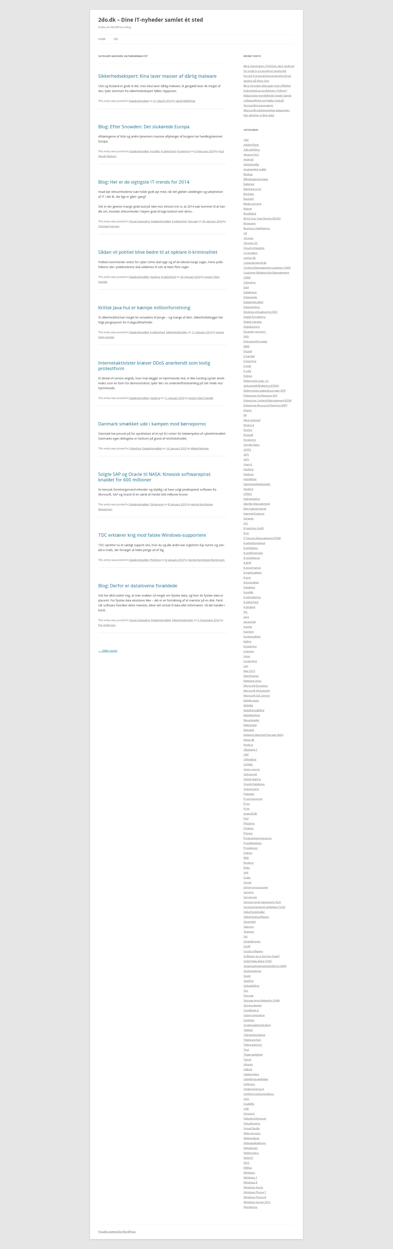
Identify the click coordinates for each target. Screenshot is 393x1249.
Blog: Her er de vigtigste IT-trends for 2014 (143, 182)
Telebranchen (252, 1040)
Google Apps (252, 445)
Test (246, 1049)
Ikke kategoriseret (255, 508)
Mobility (248, 705)
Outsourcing (251, 789)
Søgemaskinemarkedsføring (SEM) (265, 966)
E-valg (247, 371)
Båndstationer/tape (256, 179)
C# (245, 233)
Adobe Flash (251, 145)
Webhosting (251, 1153)
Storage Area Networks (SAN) (262, 1000)
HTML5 (248, 494)
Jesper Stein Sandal (201, 398)
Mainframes (251, 676)
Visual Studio (252, 1128)
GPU (246, 459)
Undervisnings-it (254, 1089)
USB (246, 1108)
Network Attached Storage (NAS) (263, 735)
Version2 (249, 1113)
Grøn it (248, 464)
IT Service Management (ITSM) (262, 538)
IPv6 (246, 533)
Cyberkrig (135, 448)
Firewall (248, 435)
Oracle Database (254, 784)
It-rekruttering (252, 597)
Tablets (248, 1030)
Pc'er (247, 804)
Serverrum (250, 897)
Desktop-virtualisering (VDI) (260, 312)
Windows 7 (250, 1177)
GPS (246, 454)
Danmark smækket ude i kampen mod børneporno (152, 424)
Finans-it (249, 425)
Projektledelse (253, 843)
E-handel (249, 356)
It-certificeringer (253, 553)
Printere (249, 828)
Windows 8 (250, 1182)
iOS (246, 523)
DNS (246, 336)
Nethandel (250, 725)
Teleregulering (253, 1045)
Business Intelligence (257, 228)
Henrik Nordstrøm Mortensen (206, 560)
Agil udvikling (252, 149)
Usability (249, 1104)
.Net (246, 140)
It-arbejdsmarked (254, 543)
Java (246, 617)
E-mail (247, 366)
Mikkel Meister (200, 448)
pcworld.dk (250, 813)
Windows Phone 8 (255, 1197)
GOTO (247, 449)
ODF (246, 754)
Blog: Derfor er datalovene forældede (137, 585)
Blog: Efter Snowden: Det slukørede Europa (144, 126)
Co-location (250, 253)
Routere (249, 863)
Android (248, 159)
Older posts (107, 651)
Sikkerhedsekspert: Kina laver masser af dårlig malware (157, 76)
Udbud (248, 1069)
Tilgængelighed (253, 1054)
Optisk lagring (252, 779)
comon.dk (250, 258)
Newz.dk (249, 740)
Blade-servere (252, 204)
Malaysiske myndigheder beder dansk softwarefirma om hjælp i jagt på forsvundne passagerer (267, 100)
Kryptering (183, 151)
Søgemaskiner (253, 971)
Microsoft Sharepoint (257, 690)
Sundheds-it (251, 1010)
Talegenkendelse (254, 1035)
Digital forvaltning (254, 317)
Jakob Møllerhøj (185, 101)
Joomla (248, 626)
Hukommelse (252, 499)
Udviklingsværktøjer (256, 1079)
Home (101, 39)
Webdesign (251, 1148)
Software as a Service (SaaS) (261, 956)
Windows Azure (253, 1187)
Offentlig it (250, 759)
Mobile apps (251, 700)
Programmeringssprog (257, 838)
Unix (246, 1099)
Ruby (247, 867)
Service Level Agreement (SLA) (262, 902)
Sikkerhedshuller (176, 332)
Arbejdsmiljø (251, 164)
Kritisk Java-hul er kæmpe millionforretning (144, 307)
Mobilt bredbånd (254, 710)
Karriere (249, 631)
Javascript (250, 622)
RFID (246, 858)
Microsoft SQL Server (257, 695)
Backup (248, 174)
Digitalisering (252, 326)
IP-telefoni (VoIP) (254, 528)
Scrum (247, 882)
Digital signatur (253, 322)
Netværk (249, 730)
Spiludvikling (251, 986)
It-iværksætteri (253, 572)
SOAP (247, 946)
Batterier (249, 184)
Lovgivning (250, 661)
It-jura (247, 577)
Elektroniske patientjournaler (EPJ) (265, 390)
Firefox (248, 430)
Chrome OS (251, 243)
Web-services (252, 1133)
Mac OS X (249, 671)
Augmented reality (255, 169)
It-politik (155, 151)
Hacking (155, 277)
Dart (246, 287)
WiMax (248, 1167)
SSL (246, 990)
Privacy (248, 833)
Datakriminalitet (139, 101)
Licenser (249, 651)
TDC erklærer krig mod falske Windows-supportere (152, 535)
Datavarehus (252, 307)
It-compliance (252, 558)
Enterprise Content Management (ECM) (267, 400)
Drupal (248, 351)
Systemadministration (257, 1025)
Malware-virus (252, 681)
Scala (247, 877)
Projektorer (251, 848)
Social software (253, 951)
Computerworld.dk (255, 263)
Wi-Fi (246, 1163)
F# (245, 415)
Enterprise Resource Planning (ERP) (265, 405)
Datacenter (250, 297)
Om (116, 39)
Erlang (247, 410)
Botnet (248, 208)
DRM (246, 346)
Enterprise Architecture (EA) (260, 395)
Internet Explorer (254, 513)
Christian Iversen (108, 226)
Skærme (249, 931)
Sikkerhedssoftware (256, 917)
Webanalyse (251, 1138)
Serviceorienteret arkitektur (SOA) (264, 907)
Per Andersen (106, 625)
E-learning (250, 361)
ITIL (245, 612)
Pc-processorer (253, 799)
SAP (246, 872)
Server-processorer (256, 887)
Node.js (248, 745)
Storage (193, 221)
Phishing (155, 560)
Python (248, 853)
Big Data (249, 194)
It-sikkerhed (168, 151)
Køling (247, 641)
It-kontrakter (251, 582)
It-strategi (249, 607)
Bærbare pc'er (252, 189)
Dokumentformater (256, 341)
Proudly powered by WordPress (117, 1231)
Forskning (250, 440)
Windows (249, 1172)
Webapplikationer (255, 1143)
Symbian (249, 1020)
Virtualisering (252, 1123)
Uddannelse (251, 1074)
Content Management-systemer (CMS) (267, 267)
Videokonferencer (255, 1118)
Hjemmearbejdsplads (257, 484)
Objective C (250, 749)
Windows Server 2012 (257, 1202)
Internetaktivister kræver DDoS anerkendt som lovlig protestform (154, 365)
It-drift (247, 563)
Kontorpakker (252, 636)
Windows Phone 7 (255, 1192)
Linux (247, 656)
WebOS (248, 1158)
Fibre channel (252, 420)
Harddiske (250, 479)
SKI (245, 936)
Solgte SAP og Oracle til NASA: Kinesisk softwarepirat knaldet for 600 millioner (154, 476)
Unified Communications (259, 1094)
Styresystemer (253, 1005)
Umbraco (249, 1084)
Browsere (250, 223)
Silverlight (250, 922)
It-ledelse (249, 587)
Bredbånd (250, 213)
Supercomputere (254, 1015)
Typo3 (247, 1059)
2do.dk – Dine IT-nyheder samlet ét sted (150, 19)
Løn (246, 666)
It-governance (252, 567)
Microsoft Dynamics (256, 686)
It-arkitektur (251, 548)
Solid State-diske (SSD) (258, 961)
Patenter (249, 794)
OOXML (248, 764)
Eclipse (248, 376)
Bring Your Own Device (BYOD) (262, 218)
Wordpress (250, 1207)
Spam (247, 976)
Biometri (249, 199)
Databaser (250, 292)
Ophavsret (156, 504)
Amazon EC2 (251, 154)
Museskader (251, 720)
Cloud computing (139, 221)
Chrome (248, 238)
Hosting (248, 489)
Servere (249, 892)
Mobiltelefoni (252, 715)
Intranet (248, 518)
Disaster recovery (255, 331)
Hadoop (249, 474)
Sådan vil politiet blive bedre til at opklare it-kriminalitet (157, 252)
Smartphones (252, 941)
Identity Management (257, 504)
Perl (246, 818)
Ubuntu (248, 1064)
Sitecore (249, 927)
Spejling (248, 981)
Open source (252, 769)
